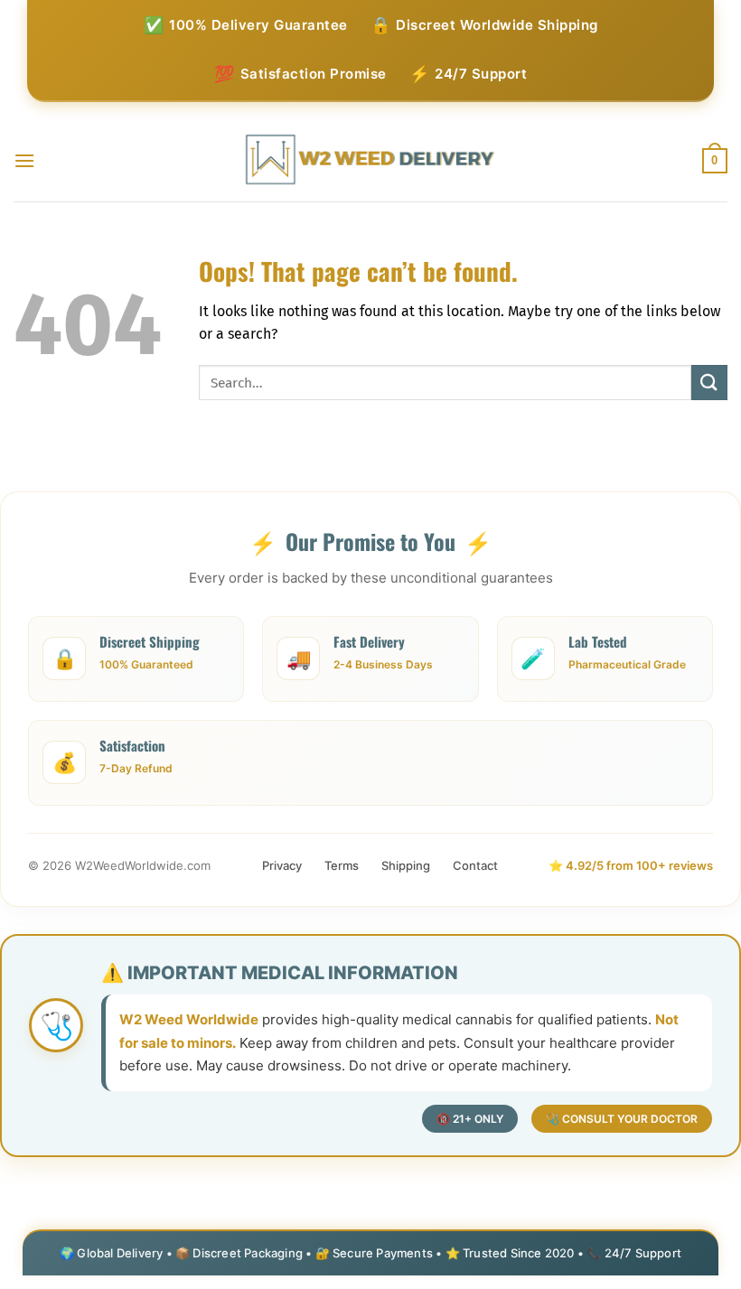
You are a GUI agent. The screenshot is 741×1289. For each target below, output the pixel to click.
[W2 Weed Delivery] (371, 160)
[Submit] (709, 382)
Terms (341, 865)
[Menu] (24, 160)
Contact (475, 865)
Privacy (282, 865)
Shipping (405, 865)
